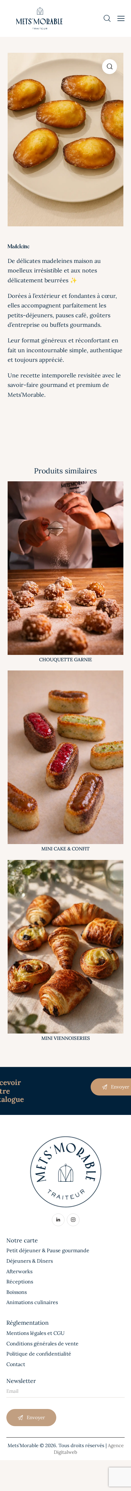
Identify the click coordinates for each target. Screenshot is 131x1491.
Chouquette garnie (65, 659)
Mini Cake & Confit (65, 849)
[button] (109, 66)
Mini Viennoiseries (65, 1038)
